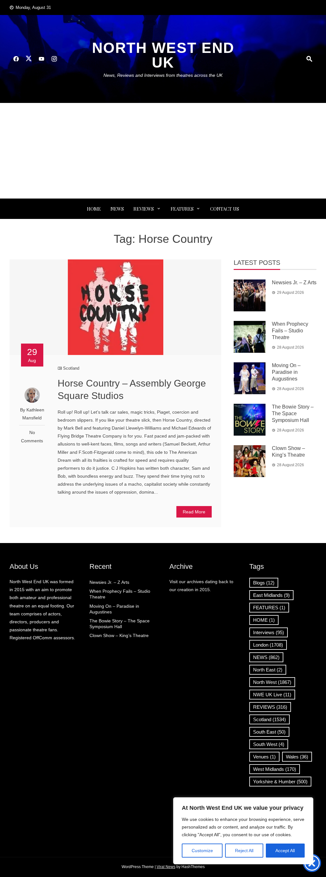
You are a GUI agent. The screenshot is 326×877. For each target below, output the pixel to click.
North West (272, 682)
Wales (297, 756)
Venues (264, 756)
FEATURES (182, 209)
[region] (243, 830)
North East (267, 669)
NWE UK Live (272, 694)
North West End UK (163, 55)
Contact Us (224, 209)
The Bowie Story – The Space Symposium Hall (293, 413)
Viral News (166, 867)
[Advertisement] (163, 150)
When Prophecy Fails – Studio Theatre (290, 330)
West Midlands (274, 769)
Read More (194, 511)
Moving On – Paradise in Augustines (286, 372)
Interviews (268, 632)
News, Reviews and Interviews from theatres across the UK (163, 75)
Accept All (285, 850)
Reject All (244, 850)
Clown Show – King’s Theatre (119, 635)
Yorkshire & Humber (280, 781)
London (268, 645)
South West (268, 744)
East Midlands (271, 595)
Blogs (263, 582)
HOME (264, 620)
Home (94, 209)
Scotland (71, 368)
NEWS (117, 209)
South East (269, 732)
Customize (202, 850)
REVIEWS (143, 209)
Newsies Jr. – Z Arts (294, 282)
